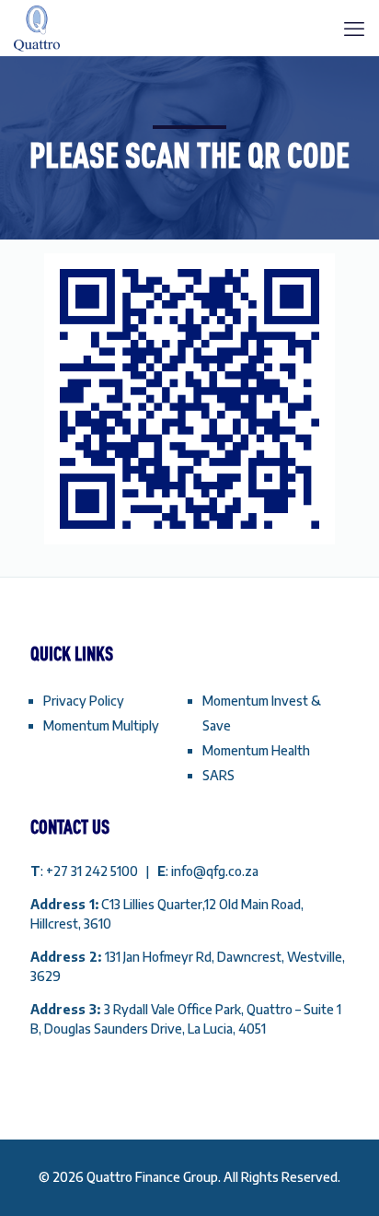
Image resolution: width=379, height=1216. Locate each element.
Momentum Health (256, 750)
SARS (218, 775)
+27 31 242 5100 (93, 871)
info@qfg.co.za (214, 871)
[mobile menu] (354, 27)
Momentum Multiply (101, 725)
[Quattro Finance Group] (37, 28)
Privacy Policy (83, 700)
